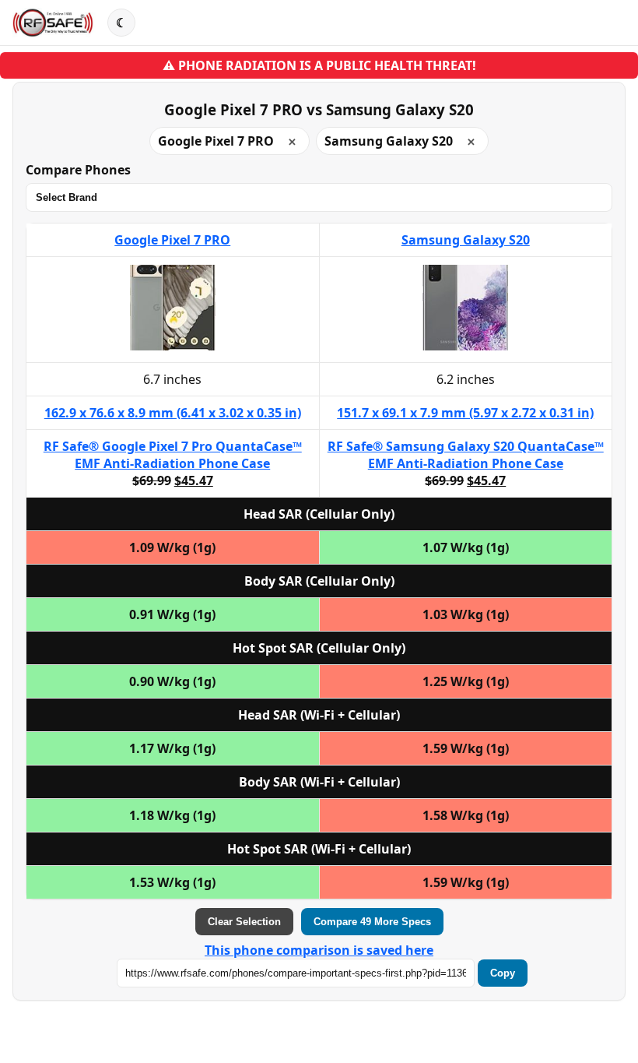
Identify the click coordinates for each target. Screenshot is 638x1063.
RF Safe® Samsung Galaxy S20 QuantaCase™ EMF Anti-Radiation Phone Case (466, 455)
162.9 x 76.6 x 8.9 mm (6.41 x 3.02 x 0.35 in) (172, 412)
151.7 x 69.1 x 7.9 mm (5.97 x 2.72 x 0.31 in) (465, 412)
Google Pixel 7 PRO (172, 239)
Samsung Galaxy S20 (465, 239)
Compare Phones (78, 169)
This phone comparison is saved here (319, 950)
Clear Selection (244, 921)
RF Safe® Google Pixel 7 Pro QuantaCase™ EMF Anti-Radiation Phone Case (173, 455)
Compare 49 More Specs (372, 921)
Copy (502, 973)
